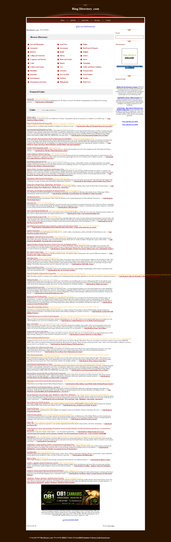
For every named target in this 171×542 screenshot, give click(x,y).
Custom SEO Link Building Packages (38, 307)
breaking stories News (33, 230)
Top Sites (97, 20)
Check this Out (31, 436)
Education (33, 74)
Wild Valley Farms (32, 258)
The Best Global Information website (37, 147)
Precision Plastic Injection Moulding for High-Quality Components (46, 373)
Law (61, 67)
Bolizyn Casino (31, 458)
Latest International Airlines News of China (39, 129)
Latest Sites (85, 20)
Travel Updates (88, 74)
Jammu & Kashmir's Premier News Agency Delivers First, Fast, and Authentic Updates (52, 244)
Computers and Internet (38, 59)
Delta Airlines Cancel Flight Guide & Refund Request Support (45, 380)
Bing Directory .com (85, 8)
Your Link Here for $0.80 (130, 121)
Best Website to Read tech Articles (36, 161)
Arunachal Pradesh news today (36, 287)
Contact (108, 20)
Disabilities (33, 71)
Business (33, 52)
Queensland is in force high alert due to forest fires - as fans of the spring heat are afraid (52, 225)
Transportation (88, 71)
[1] (109, 526)
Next (113, 526)
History (62, 56)
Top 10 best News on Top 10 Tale (36, 216)
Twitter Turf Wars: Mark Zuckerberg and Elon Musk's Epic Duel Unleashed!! (49, 138)
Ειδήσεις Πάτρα (31, 117)
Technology (86, 63)
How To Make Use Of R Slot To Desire (38, 402)
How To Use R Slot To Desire (35, 267)
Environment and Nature (38, 82)
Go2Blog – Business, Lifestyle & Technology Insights (42, 462)
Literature (63, 71)
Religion (85, 52)
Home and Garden (66, 59)
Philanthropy (64, 82)
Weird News (87, 82)
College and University (37, 56)
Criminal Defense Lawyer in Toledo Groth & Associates (43, 316)
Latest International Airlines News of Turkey (40, 364)
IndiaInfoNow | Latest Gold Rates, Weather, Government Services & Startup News (50, 444)
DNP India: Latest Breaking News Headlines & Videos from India (46, 190)
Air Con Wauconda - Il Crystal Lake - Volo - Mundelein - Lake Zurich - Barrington (51, 394)
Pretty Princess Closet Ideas (35, 355)
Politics (85, 44)
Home (62, 20)
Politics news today (32, 279)
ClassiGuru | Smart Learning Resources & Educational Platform (45, 470)
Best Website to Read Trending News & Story (40, 178)
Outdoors (63, 78)
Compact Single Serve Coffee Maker (37, 331)
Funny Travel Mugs (33, 323)
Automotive (34, 48)
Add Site (73, 20)
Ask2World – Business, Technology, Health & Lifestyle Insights (45, 478)
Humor (62, 63)
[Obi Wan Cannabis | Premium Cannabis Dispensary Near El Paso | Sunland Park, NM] (70, 509)
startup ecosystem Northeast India (36, 296)
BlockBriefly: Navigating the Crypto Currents (40, 236)
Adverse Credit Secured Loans (100, 537)
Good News (63, 44)
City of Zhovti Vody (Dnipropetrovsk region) (40, 347)
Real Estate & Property (90, 48)
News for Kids (64, 74)
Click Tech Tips (31, 203)
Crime (32, 63)
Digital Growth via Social (34, 414)
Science (85, 56)
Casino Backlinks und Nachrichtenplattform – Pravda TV (43, 387)
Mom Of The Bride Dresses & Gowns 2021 (39, 123)
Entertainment (35, 78)
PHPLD (64, 537)
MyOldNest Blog (32, 452)
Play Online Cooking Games (35, 252)
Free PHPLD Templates (82, 537)
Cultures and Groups (37, 67)
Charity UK (30, 422)
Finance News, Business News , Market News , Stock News (44, 184)
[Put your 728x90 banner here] (85, 26)
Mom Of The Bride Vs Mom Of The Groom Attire (41, 273)
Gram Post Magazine (33, 408)
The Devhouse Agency (33, 196)
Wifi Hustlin (30, 99)
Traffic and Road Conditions (92, 67)
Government (64, 48)
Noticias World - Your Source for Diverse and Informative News (45, 169)
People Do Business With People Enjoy (38, 337)
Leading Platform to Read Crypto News (38, 153)
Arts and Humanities (37, 44)
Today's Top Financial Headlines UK (37, 210)
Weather (85, 78)
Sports (85, 59)
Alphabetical (52, 110)
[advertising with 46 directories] (70, 520)
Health (62, 52)
